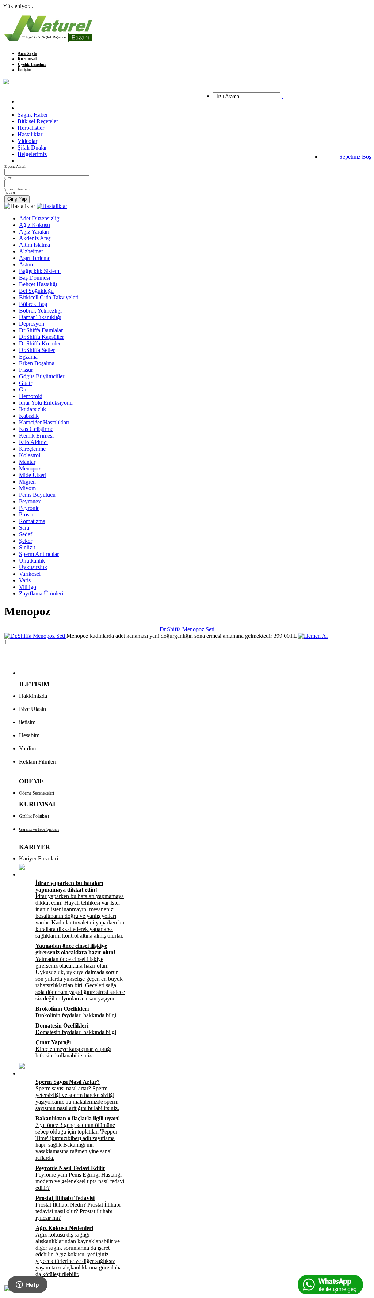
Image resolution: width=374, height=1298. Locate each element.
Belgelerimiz (32, 154)
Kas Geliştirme (36, 429)
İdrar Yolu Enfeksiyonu (46, 403)
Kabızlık (29, 416)
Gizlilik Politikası (34, 816)
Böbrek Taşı (33, 304)
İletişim (24, 69)
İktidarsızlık (32, 409)
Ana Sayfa (27, 53)
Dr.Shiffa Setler (37, 350)
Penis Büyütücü (37, 495)
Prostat (27, 514)
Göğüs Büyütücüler (41, 376)
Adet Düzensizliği (40, 218)
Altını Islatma (34, 245)
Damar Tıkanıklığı (40, 317)
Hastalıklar (30, 134)
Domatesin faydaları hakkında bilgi (75, 1028)
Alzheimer (31, 251)
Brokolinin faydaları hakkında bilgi (75, 1012)
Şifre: (8, 178)
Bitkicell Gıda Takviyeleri (49, 297)
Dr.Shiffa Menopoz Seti (187, 629)
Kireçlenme (32, 449)
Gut (23, 389)
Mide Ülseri (32, 475)
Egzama (28, 356)
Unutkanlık (32, 560)
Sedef (25, 534)
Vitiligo (27, 587)
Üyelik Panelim (32, 64)
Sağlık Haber (33, 114)
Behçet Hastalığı (38, 284)
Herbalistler (31, 128)
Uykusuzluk (33, 567)
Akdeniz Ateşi (35, 238)
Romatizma (32, 521)
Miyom (27, 488)
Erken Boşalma (36, 363)
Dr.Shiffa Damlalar (41, 330)
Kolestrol (29, 455)
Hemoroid (30, 396)
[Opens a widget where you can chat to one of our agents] (27, 1285)
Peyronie (29, 508)
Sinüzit (27, 547)
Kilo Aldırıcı (33, 442)
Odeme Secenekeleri (36, 793)
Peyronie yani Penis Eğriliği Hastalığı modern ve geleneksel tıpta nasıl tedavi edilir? (79, 1178)
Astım (26, 264)
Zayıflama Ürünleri (41, 593)
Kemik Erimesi (36, 435)
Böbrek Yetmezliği (40, 310)
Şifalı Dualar (32, 147)
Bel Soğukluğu (36, 291)
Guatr (25, 383)
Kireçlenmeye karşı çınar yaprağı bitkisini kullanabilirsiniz (73, 1049)
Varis (25, 580)
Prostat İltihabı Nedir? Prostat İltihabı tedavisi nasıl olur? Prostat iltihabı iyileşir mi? (78, 1208)
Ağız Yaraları (34, 231)
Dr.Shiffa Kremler (40, 343)
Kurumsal (27, 58)
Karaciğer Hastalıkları (44, 422)
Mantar (27, 462)
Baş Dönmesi (34, 278)
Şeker (25, 541)
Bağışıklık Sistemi (40, 271)
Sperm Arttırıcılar (39, 554)
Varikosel (30, 574)
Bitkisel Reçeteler (38, 121)
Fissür (26, 370)
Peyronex (30, 501)
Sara (24, 528)
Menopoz (30, 468)
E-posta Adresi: (15, 166)
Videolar (27, 141)
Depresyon (31, 324)
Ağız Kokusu (34, 225)
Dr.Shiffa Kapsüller (41, 337)
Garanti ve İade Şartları (39, 829)
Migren (27, 481)
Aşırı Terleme (34, 258)
